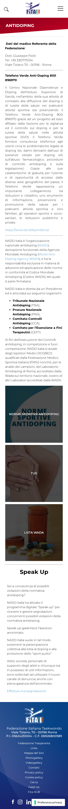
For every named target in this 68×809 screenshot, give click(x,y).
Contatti (34, 767)
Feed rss (34, 787)
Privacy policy (34, 772)
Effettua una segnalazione (26, 691)
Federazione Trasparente (34, 743)
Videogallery (34, 762)
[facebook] (13, 801)
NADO (43, 245)
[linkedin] (28, 801)
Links (34, 748)
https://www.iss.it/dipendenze (27, 230)
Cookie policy (34, 777)
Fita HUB (34, 791)
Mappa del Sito (34, 752)
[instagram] (20, 801)
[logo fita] (32, 13)
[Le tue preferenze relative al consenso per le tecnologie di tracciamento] (48, 802)
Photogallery (34, 757)
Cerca (34, 782)
